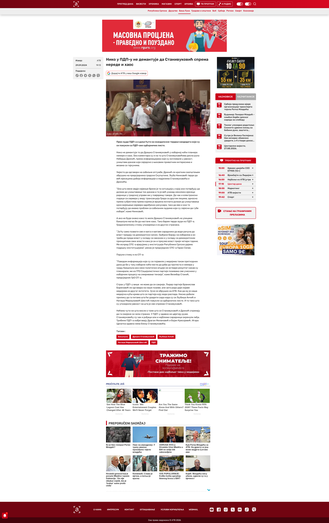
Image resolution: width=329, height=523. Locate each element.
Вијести (141, 4)
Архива (188, 4)
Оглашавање (147, 509)
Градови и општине (201, 11)
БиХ (214, 11)
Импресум (113, 509)
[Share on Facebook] (81, 75)
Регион (230, 11)
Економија (248, 11)
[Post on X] (89, 75)
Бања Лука (184, 11)
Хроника (154, 4)
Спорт (178, 4)
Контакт (129, 509)
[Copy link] (77, 75)
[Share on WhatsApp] (94, 75)
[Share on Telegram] (85, 75)
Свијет (238, 11)
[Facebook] (219, 510)
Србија (221, 11)
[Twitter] (233, 510)
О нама (97, 509)
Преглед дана (125, 4)
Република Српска (157, 11)
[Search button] (254, 3)
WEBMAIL (193, 509)
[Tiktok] (247, 510)
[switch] (240, 4)
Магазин (167, 4)
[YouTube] (212, 510)
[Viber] (254, 509)
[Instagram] (226, 510)
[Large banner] (164, 36)
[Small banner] (235, 72)
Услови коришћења (172, 509)
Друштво (172, 11)
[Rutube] (240, 510)
